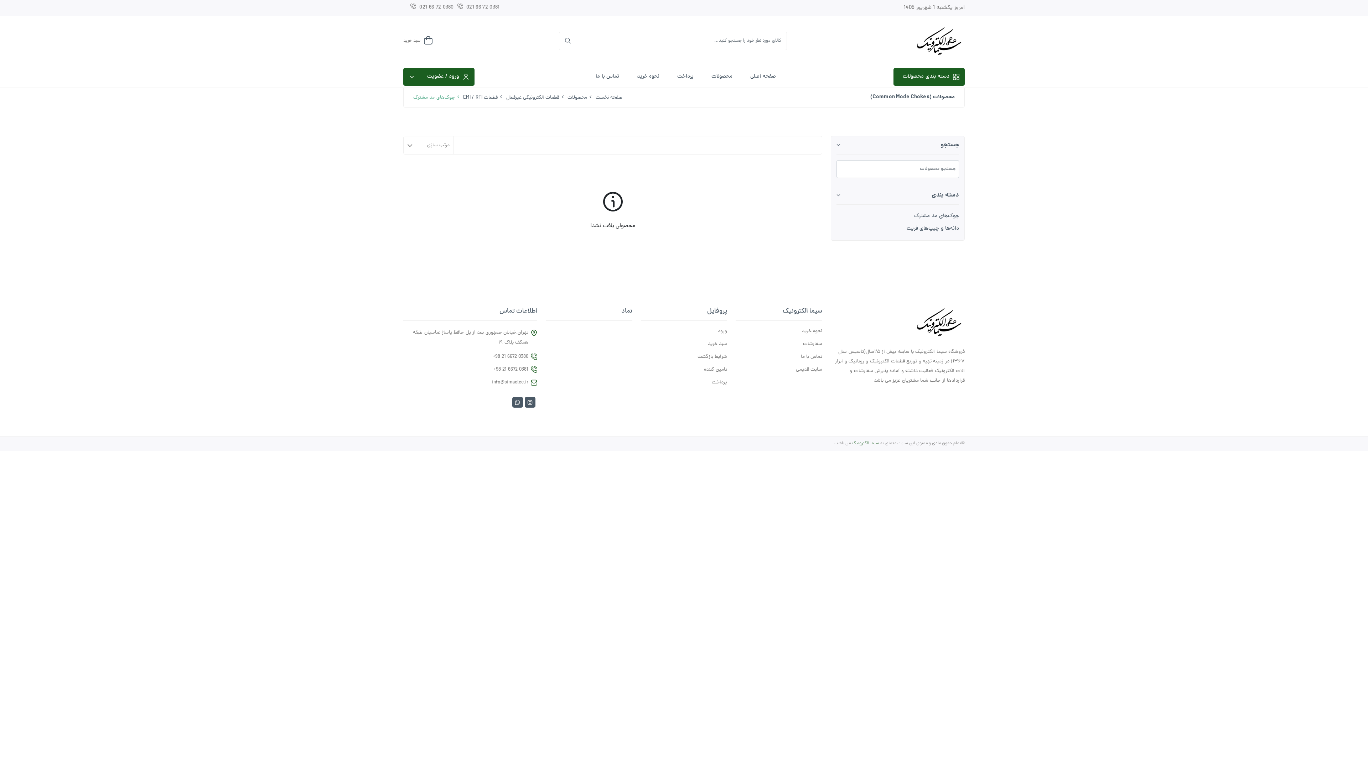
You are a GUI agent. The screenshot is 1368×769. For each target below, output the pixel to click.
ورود (722, 331)
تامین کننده (715, 369)
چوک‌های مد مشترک (936, 216)
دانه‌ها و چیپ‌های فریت (933, 229)
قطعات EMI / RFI (480, 97)
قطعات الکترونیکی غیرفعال (533, 97)
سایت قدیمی (809, 369)
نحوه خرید (648, 77)
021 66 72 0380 (436, 8)
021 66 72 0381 (482, 8)
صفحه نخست (609, 97)
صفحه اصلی (763, 77)
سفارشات (812, 344)
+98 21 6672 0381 (511, 369)
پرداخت (685, 77)
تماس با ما (607, 77)
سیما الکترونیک (865, 443)
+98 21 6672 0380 (510, 357)
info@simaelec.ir (510, 382)
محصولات (721, 77)
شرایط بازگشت (712, 357)
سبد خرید (717, 344)
